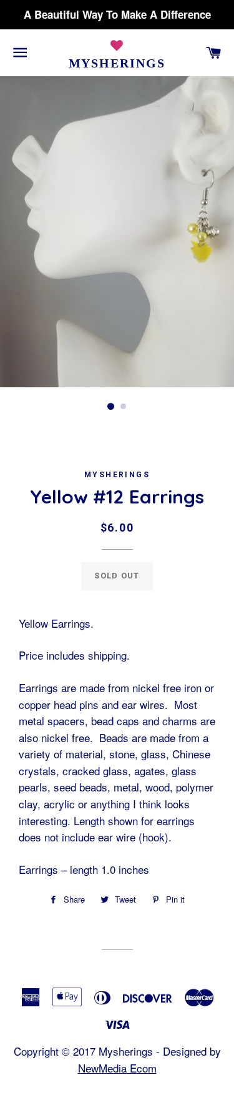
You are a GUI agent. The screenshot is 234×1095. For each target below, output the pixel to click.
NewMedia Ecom (117, 1068)
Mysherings (117, 63)
